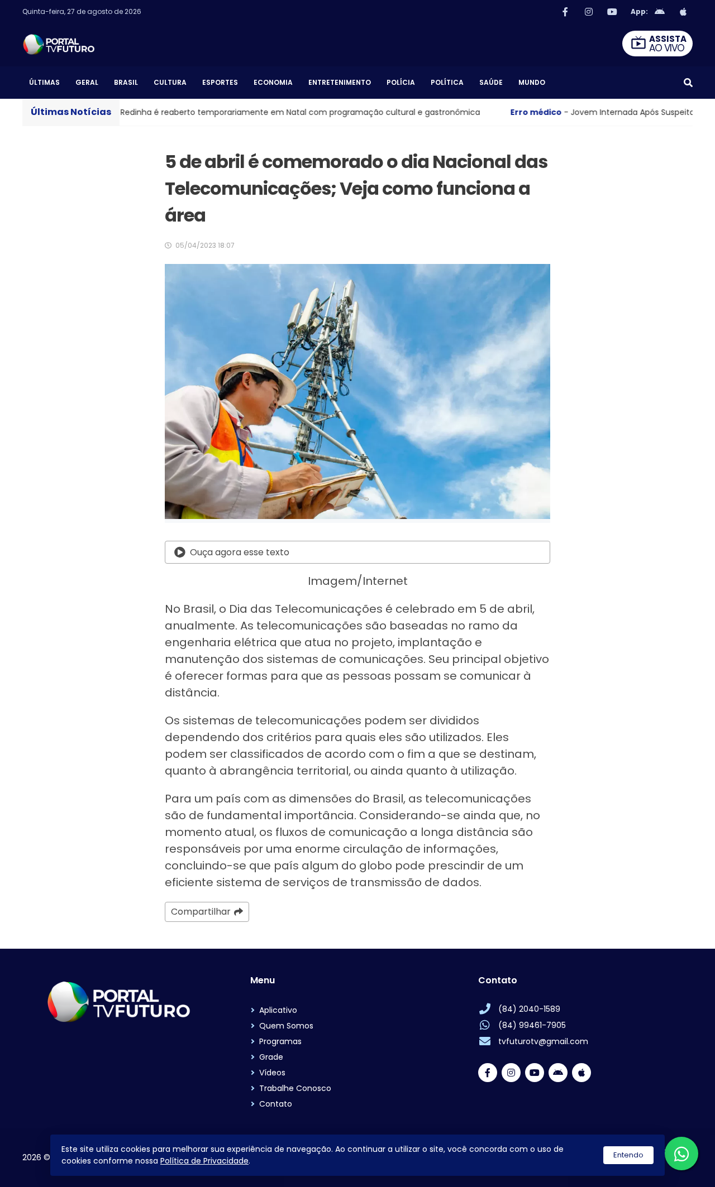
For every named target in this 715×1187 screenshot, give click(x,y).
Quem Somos (286, 1025)
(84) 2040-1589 (529, 1009)
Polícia (401, 82)
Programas (280, 1041)
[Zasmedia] (665, 1164)
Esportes (220, 82)
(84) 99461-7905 (532, 1025)
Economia (273, 82)
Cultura (170, 82)
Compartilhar (201, 911)
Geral (86, 82)
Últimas (44, 82)
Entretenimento (339, 82)
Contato (275, 1103)
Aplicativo (278, 1010)
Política (447, 82)
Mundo (531, 82)
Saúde (491, 82)
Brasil (126, 82)
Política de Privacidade (204, 1160)
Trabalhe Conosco (295, 1088)
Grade (271, 1057)
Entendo (628, 1155)
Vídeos (272, 1072)
